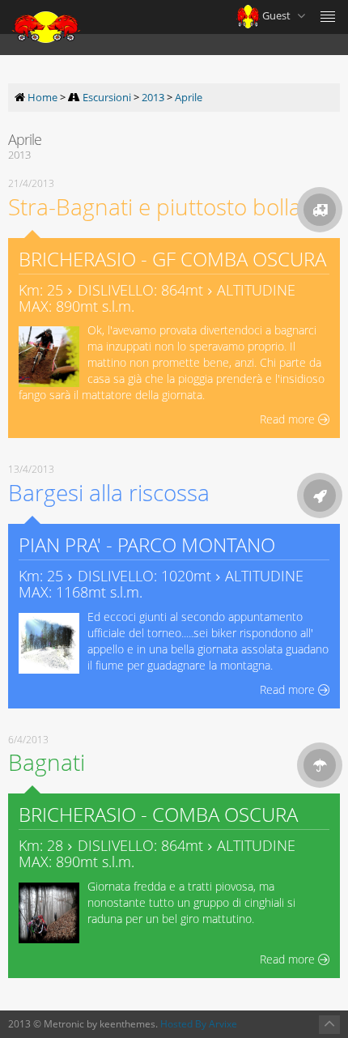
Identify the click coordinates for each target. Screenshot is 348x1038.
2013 (153, 97)
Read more (289, 419)
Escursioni (107, 97)
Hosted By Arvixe (198, 1024)
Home (42, 97)
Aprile (188, 97)
